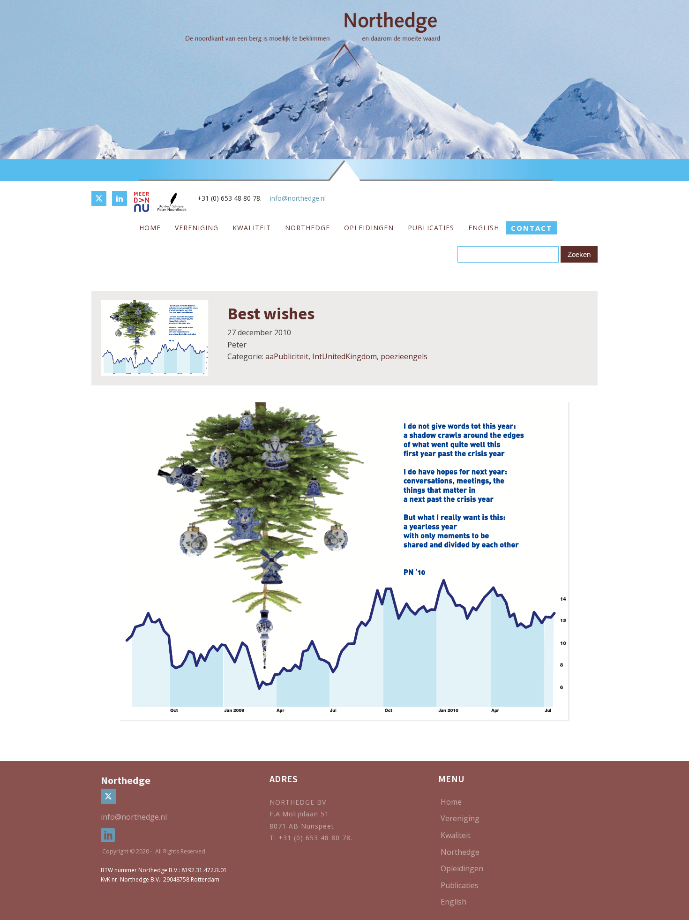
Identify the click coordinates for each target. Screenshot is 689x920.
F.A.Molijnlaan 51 (299, 813)
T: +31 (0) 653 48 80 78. (312, 837)
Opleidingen (369, 227)
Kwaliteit (251, 227)
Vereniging (196, 227)
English (483, 227)
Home (150, 227)
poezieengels (404, 356)
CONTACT (531, 228)
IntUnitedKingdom (344, 356)
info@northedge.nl (298, 198)
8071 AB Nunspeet (302, 826)
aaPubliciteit (286, 356)
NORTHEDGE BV (298, 802)
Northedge (307, 227)
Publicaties (431, 227)
